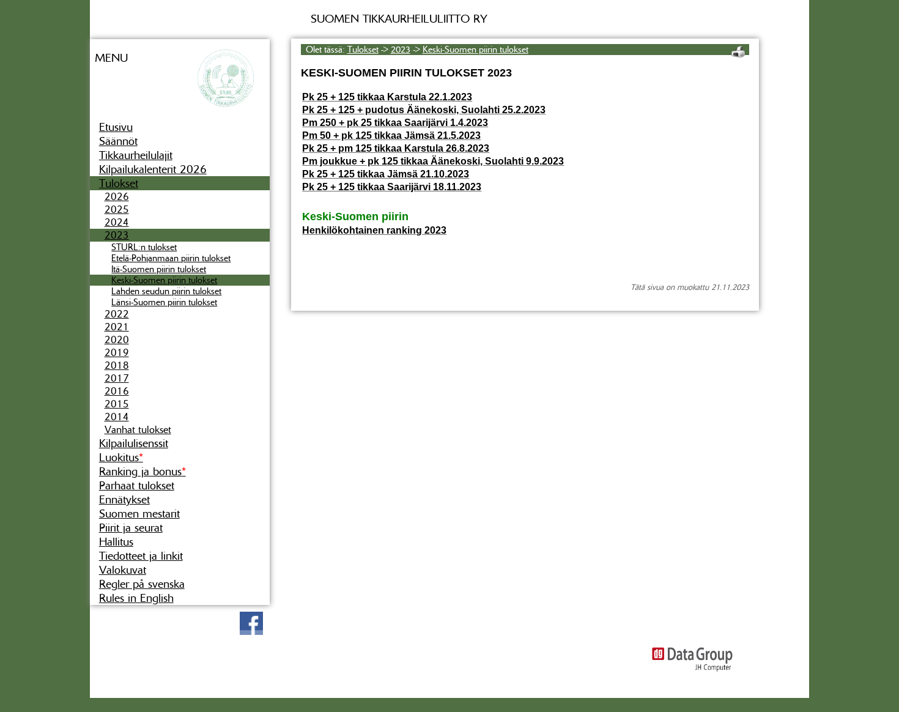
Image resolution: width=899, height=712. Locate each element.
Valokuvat (122, 570)
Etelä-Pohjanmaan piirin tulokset (171, 258)
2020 (117, 339)
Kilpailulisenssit (133, 443)
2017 (117, 378)
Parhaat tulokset (136, 485)
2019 (117, 352)
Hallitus (116, 542)
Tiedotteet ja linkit (141, 556)
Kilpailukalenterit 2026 (153, 169)
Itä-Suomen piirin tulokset (158, 269)
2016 (117, 391)
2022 (117, 314)
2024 (117, 222)
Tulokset (118, 183)
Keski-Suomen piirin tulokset (164, 280)
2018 (117, 365)
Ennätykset (124, 499)
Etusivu (116, 127)
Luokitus (121, 457)
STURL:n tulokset (144, 247)
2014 (117, 416)
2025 (117, 209)
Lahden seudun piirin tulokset (166, 291)
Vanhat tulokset (138, 429)
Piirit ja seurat (131, 528)
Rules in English (136, 598)
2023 (117, 235)
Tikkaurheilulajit (135, 155)
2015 (117, 404)
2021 (117, 327)
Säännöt (118, 141)
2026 (117, 196)
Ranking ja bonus (142, 471)
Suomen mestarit (139, 513)
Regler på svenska (142, 584)
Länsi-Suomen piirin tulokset (164, 302)
